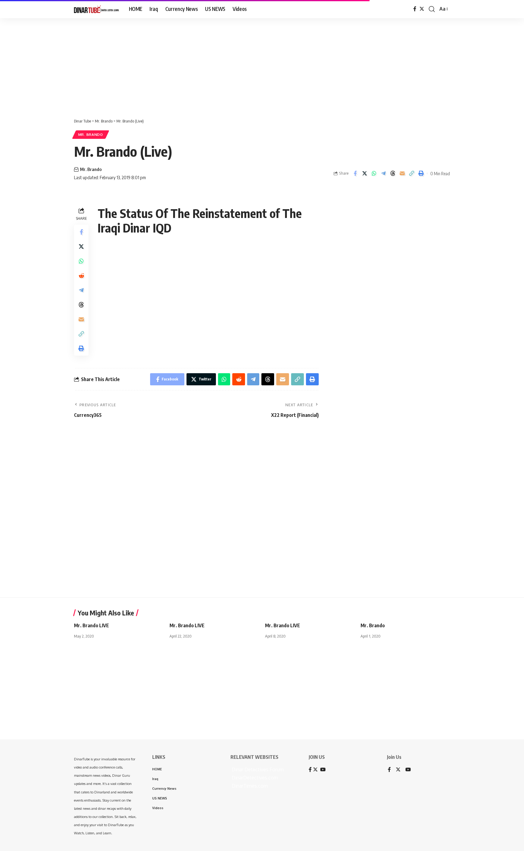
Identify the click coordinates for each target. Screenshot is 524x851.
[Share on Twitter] (364, 173)
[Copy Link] (411, 173)
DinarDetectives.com (254, 778)
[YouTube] (408, 770)
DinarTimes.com (249, 786)
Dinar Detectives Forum (257, 769)
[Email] (402, 173)
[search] (432, 9)
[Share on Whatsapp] (374, 173)
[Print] (421, 173)
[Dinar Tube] (96, 9)
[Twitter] (422, 9)
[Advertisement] (188, 65)
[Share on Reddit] (81, 275)
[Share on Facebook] (355, 173)
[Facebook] (415, 9)
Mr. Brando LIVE (91, 625)
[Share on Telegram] (383, 173)
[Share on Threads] (392, 173)
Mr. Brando (90, 134)
